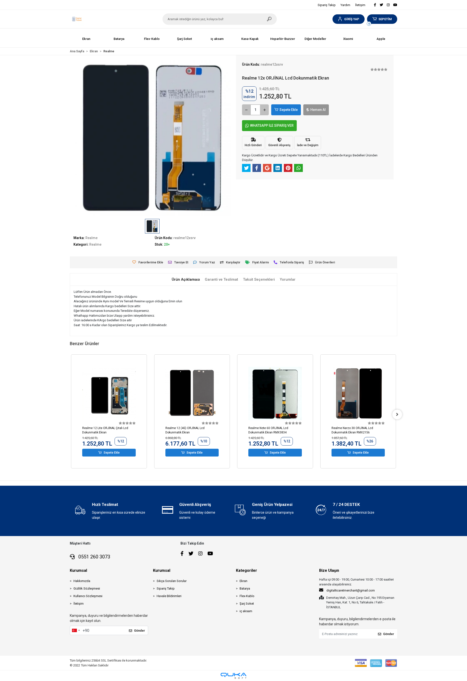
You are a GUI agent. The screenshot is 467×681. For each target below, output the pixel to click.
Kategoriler (246, 570)
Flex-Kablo (247, 596)
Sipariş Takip (327, 5)
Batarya (245, 588)
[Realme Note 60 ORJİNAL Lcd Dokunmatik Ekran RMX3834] (275, 393)
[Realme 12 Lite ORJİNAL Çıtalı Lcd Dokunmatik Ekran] (109, 393)
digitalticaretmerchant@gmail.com (350, 590)
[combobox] (75, 630)
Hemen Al (318, 110)
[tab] (186, 279)
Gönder (139, 630)
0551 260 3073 (93, 557)
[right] (397, 414)
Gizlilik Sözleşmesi (86, 588)
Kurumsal (78, 570)
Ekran (243, 581)
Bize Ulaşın (329, 570)
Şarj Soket (247, 603)
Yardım (345, 5)
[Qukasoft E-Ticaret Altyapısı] (233, 676)
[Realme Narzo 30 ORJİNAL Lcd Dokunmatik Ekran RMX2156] (358, 393)
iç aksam (246, 611)
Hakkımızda (81, 581)
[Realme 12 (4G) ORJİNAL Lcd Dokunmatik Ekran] (192, 393)
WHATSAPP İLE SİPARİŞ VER (272, 125)
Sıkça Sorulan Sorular (172, 581)
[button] (348, 19)
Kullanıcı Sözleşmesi (87, 596)
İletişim (360, 5)
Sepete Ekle (288, 110)
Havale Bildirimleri (169, 596)
